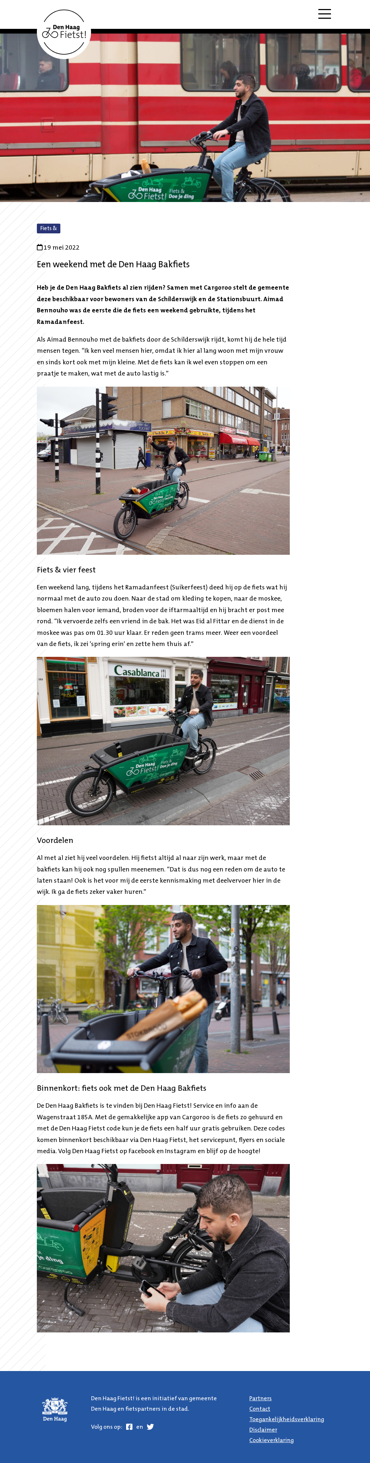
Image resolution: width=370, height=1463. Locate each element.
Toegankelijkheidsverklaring (286, 1420)
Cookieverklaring (271, 1441)
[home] (64, 32)
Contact (259, 1409)
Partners (260, 1399)
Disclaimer (263, 1430)
